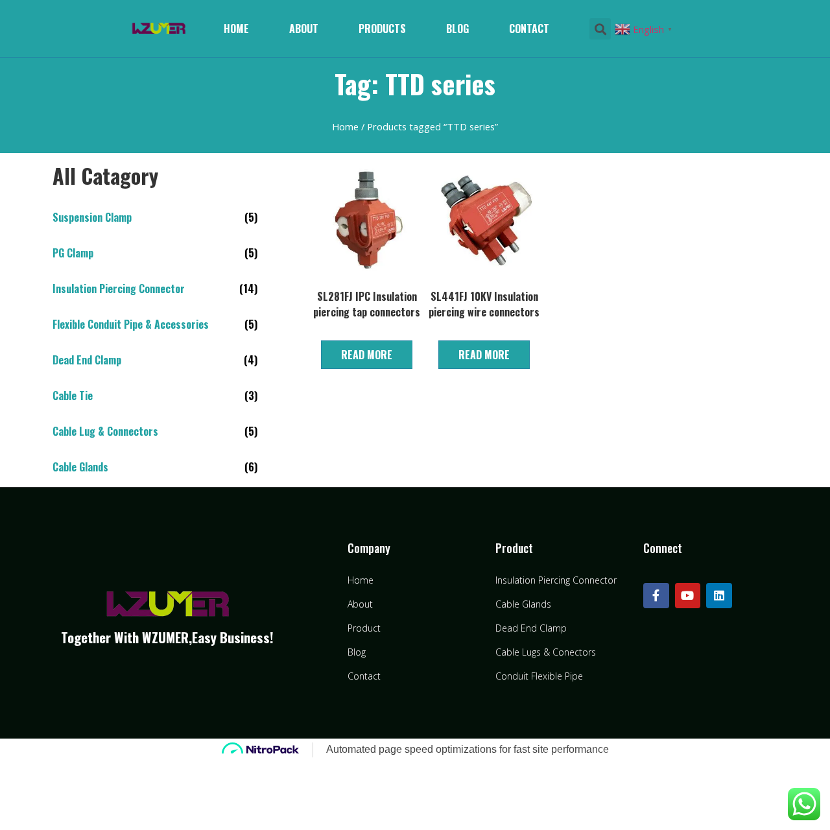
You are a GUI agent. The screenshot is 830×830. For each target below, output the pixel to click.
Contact (529, 28)
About (303, 28)
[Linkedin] (719, 596)
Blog (457, 28)
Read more (366, 354)
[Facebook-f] (656, 596)
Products (382, 28)
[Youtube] (688, 596)
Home (236, 28)
